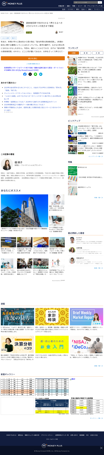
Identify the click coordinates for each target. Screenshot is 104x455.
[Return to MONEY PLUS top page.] (12, 3)
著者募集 (82, 435)
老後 (77, 9)
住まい (83, 9)
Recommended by (56, 280)
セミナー (82, 6)
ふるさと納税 (5, 38)
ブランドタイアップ (94, 6)
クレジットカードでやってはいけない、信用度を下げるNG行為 (27, 93)
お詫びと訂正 (94, 435)
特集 (73, 6)
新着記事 (61, 6)
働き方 (14, 38)
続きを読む (32, 58)
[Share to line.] (35, 74)
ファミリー (97, 9)
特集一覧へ (97, 197)
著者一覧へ (97, 268)
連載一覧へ (97, 366)
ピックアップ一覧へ (95, 156)
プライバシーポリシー (47, 435)
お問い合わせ (74, 435)
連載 (68, 6)
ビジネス (70, 9)
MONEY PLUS (4, 13)
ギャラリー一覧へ (95, 418)
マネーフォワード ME (52, 439)
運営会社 (20, 435)
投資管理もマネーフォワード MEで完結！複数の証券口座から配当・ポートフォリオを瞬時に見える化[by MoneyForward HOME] (33, 68)
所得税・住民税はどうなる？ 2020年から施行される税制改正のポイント (30, 101)
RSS (87, 435)
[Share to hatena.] (40, 74)
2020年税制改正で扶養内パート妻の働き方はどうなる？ (24, 104)
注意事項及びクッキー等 (62, 435)
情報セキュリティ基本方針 (32, 435)
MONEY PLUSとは (11, 435)
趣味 (89, 9)
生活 (63, 9)
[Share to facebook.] (25, 74)
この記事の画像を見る (32, 64)
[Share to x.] (30, 74)
